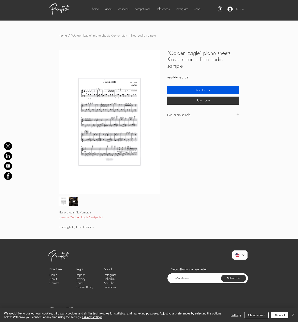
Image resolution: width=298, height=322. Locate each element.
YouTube (109, 283)
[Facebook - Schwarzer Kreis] (8, 176)
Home (63, 35)
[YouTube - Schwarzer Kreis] (8, 166)
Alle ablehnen (256, 315)
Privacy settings (92, 317)
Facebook (110, 287)
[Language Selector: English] (240, 255)
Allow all (279, 315)
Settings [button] (236, 315)
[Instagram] (8, 146)
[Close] (293, 315)
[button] (220, 8)
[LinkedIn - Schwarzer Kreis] (8, 156)
